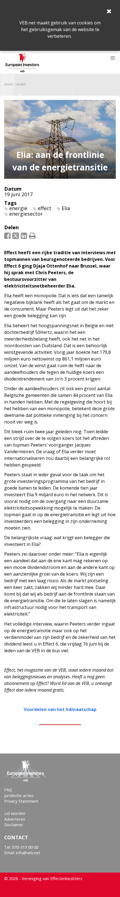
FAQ (8, 789)
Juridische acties (19, 795)
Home (8, 84)
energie (18, 208)
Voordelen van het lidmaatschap (60, 709)
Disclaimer (13, 824)
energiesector (26, 213)
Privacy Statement (21, 801)
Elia (66, 208)
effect (44, 208)
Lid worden (14, 813)
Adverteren (14, 819)
